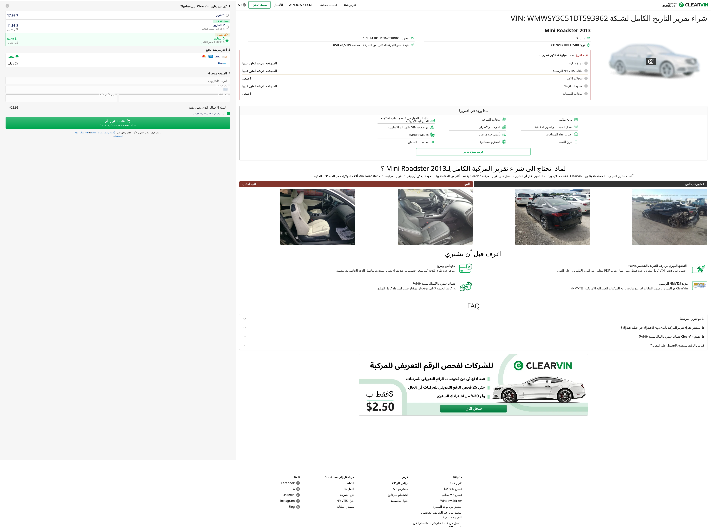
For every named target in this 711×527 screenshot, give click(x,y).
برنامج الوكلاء (400, 483)
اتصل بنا (349, 489)
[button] (586, 63)
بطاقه (11, 56)
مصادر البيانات (345, 507)
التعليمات (348, 483)
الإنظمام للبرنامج (398, 495)
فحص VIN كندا (453, 489)
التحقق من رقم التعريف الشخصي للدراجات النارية (441, 515)
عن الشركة (347, 495)
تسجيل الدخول (259, 4)
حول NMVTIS (345, 501)
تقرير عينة (456, 483)
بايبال (11, 63)
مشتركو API (400, 489)
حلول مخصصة (399, 501)
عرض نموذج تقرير (473, 151)
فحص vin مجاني (452, 495)
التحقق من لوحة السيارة (447, 507)
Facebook (288, 483)
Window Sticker (301, 5)
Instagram (287, 501)
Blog (291, 507)
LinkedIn (289, 495)
